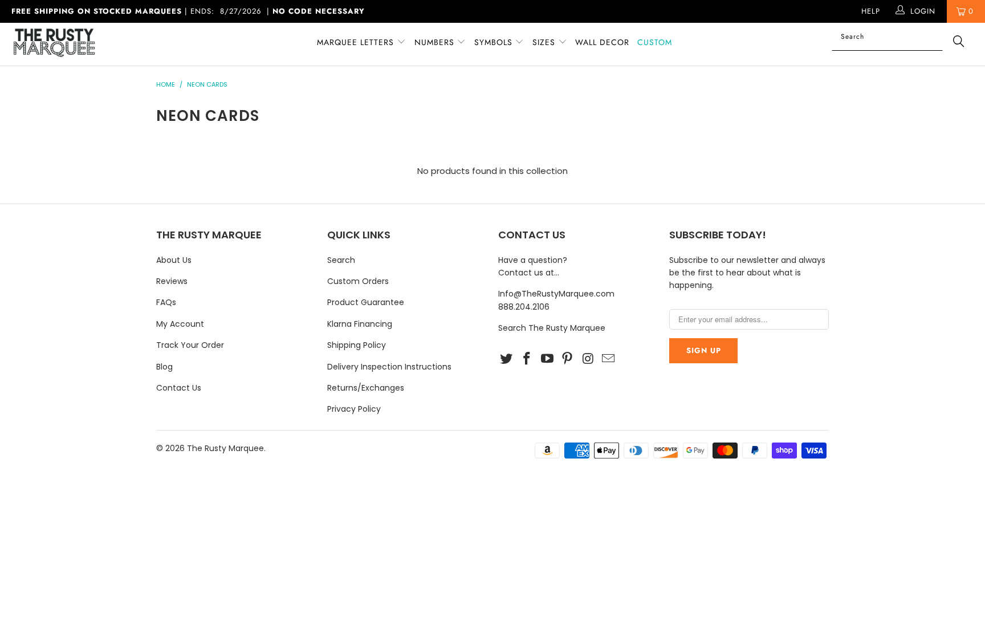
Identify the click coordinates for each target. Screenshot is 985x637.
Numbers (435, 42)
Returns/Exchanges (365, 387)
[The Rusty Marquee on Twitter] (506, 359)
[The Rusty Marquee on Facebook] (527, 359)
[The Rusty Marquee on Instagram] (588, 359)
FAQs (166, 302)
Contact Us (178, 387)
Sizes (543, 42)
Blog (164, 366)
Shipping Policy (356, 345)
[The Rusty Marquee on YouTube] (547, 359)
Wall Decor (602, 42)
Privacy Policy (354, 409)
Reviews (172, 281)
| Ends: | (188, 11)
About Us (174, 260)
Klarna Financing (359, 324)
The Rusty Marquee (225, 448)
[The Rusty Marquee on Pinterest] (567, 359)
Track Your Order (190, 345)
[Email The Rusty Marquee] (608, 359)
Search (341, 260)
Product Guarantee (365, 302)
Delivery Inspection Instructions (389, 366)
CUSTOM (654, 42)
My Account (180, 324)
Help (870, 11)
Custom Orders (358, 281)
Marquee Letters (355, 42)
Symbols (494, 42)
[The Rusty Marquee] (84, 44)
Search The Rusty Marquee (551, 328)
